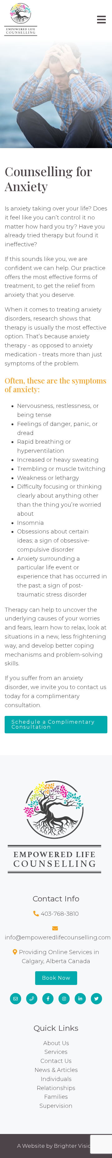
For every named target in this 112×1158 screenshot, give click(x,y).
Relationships (56, 1088)
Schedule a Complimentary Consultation (53, 724)
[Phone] (31, 998)
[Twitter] (96, 998)
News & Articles (56, 1070)
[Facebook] (48, 998)
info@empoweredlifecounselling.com (58, 937)
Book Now (56, 978)
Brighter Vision (74, 1146)
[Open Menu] (101, 20)
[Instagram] (64, 998)
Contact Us (56, 1061)
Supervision (56, 1106)
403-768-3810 (60, 913)
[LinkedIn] (80, 998)
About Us (56, 1043)
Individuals (56, 1079)
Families (56, 1096)
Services (56, 1052)
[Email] (15, 998)
